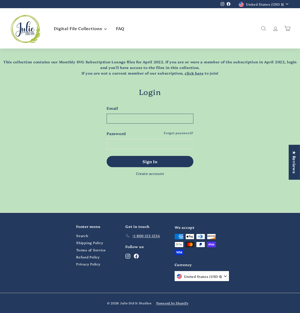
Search (82, 235)
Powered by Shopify (172, 303)
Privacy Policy (88, 264)
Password (116, 133)
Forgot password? (178, 133)
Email (112, 108)
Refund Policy (88, 257)
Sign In (150, 161)
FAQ (120, 28)
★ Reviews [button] (294, 162)
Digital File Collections (78, 28)
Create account (150, 173)
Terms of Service (91, 250)
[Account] (275, 28)
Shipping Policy (89, 242)
